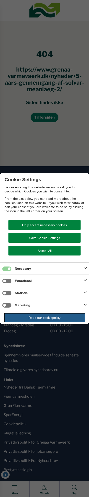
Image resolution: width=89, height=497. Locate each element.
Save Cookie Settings (44, 238)
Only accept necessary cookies (44, 225)
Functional (23, 281)
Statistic (21, 293)
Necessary (23, 268)
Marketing (22, 305)
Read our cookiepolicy (44, 317)
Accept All (45, 251)
